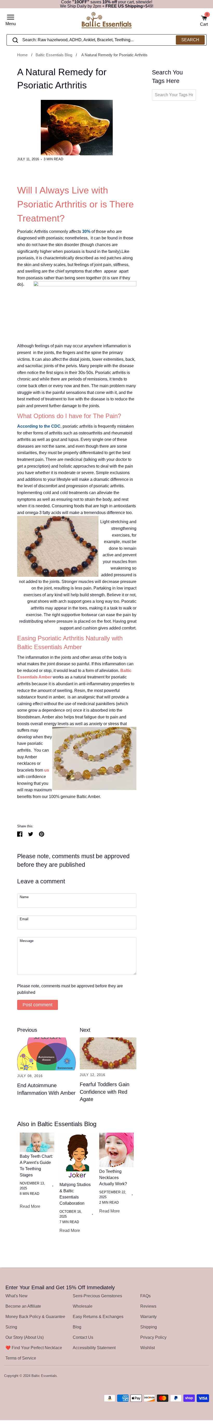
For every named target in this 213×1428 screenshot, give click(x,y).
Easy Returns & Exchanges (98, 1316)
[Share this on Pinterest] (41, 834)
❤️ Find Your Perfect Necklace (33, 1348)
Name (24, 897)
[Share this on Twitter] (30, 834)
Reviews (148, 1306)
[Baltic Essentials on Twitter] (185, 1376)
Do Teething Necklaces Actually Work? (113, 1177)
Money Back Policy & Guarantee (35, 1316)
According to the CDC (39, 426)
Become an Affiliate (23, 1306)
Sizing (11, 1327)
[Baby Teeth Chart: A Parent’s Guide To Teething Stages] (37, 1142)
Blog (77, 1327)
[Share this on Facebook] (19, 834)
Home (22, 55)
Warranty (148, 1316)
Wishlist (147, 1348)
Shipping (148, 1327)
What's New (16, 1296)
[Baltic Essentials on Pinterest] (199, 1376)
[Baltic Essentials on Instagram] (206, 1376)
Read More (30, 1206)
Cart (204, 20)
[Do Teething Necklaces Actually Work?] (116, 1150)
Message (27, 941)
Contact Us (83, 1337)
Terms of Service (20, 1358)
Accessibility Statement (94, 1348)
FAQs (145, 1296)
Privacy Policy (153, 1337)
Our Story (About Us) (24, 1337)
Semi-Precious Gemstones (97, 1296)
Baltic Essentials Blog (54, 55)
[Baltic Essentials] (106, 21)
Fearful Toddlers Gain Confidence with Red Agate (104, 1092)
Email (24, 919)
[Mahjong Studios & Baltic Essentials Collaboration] (76, 1156)
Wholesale (82, 1306)
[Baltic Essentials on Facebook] (192, 1376)
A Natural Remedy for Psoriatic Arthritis (114, 55)
